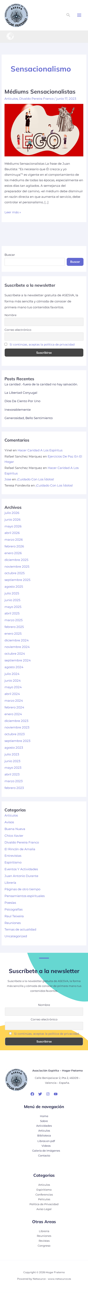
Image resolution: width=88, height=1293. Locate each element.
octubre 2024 (15, 653)
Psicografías (14, 909)
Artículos (11, 99)
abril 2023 (12, 774)
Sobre (44, 1121)
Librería (10, 883)
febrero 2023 (14, 788)
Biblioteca (44, 1135)
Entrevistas (13, 856)
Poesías (10, 903)
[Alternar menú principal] (79, 15)
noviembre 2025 (17, 566)
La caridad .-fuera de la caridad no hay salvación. (41, 384)
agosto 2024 (14, 667)
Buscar (10, 255)
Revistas (44, 1240)
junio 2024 (13, 680)
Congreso (44, 1245)
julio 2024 (12, 674)
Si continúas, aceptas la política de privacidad (42, 344)
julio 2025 (12, 593)
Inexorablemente (18, 410)
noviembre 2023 (17, 727)
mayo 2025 (13, 607)
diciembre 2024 (17, 640)
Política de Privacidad (44, 1204)
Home (44, 1116)
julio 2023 (12, 754)
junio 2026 (12, 519)
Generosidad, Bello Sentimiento (29, 418)
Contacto (44, 1155)
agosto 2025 (14, 586)
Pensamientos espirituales (25, 896)
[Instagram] (48, 1094)
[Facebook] (32, 1094)
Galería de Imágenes (46, 1150)
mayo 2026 (13, 526)
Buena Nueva (15, 829)
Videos (46, 1145)
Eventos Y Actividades (21, 869)
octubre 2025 (15, 573)
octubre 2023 (15, 734)
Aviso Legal (44, 1209)
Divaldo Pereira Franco (36, 99)
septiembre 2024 (18, 660)
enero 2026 (13, 553)
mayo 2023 (13, 768)
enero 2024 (13, 714)
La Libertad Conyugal (21, 393)
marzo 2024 (14, 700)
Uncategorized (16, 936)
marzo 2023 (14, 781)
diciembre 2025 (16, 560)
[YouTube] (56, 1094)
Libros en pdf (46, 1141)
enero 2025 (13, 633)
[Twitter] (40, 1094)
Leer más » (13, 212)
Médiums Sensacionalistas (40, 91)
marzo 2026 (14, 539)
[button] (68, 15)
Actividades (44, 1125)
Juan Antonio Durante (21, 876)
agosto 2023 (14, 747)
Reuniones (13, 923)
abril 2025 (12, 613)
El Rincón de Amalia (20, 849)
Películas (44, 1199)
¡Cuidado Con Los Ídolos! (35, 479)
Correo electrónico (18, 330)
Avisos (9, 822)
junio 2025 (12, 600)
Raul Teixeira (14, 916)
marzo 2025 (14, 620)
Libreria (44, 1231)
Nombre (10, 315)
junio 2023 (12, 761)
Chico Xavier (14, 836)
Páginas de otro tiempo (22, 889)
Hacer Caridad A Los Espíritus (40, 450)
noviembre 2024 (17, 647)
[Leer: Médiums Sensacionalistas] (44, 130)
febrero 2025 (14, 627)
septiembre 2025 (17, 580)
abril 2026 (12, 533)
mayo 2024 (13, 687)
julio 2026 (12, 513)
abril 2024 (12, 694)
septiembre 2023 (17, 741)
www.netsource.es (59, 1278)
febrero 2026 (14, 546)
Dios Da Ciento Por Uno (22, 401)
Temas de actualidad (20, 929)
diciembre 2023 (16, 721)
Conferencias (44, 1194)
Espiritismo (13, 862)
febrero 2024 (14, 707)
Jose (8, 479)
